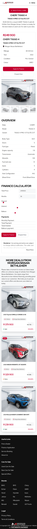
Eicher (3, 489)
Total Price (4, 191)
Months (3, 196)
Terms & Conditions (8, 519)
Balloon (3, 211)
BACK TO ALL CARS (19, 10)
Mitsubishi (16, 500)
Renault (3, 504)
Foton (15, 489)
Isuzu (26, 493)
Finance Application (8, 448)
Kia (14, 497)
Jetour (3, 497)
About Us (4, 455)
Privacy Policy (6, 515)
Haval (3, 493)
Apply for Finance (8, 235)
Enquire (31, 329)
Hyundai (15, 493)
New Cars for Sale (7, 470)
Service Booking (6, 451)
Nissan (27, 500)
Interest (4, 206)
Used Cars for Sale (7, 466)
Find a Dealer (5, 444)
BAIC (3, 485)
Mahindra (28, 497)
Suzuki (15, 504)
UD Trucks (28, 504)
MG (2, 500)
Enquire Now (22, 235)
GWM (26, 489)
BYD (14, 485)
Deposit (4, 201)
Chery (27, 485)
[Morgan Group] (8, 2)
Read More (30, 250)
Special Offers (6, 474)
